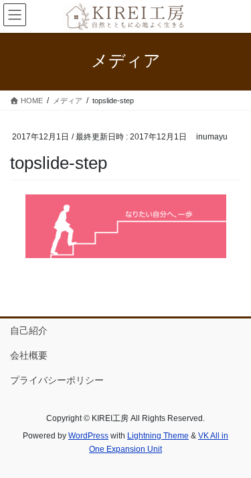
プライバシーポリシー (57, 380)
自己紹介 (29, 330)
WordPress (88, 435)
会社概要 (29, 355)
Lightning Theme (158, 435)
